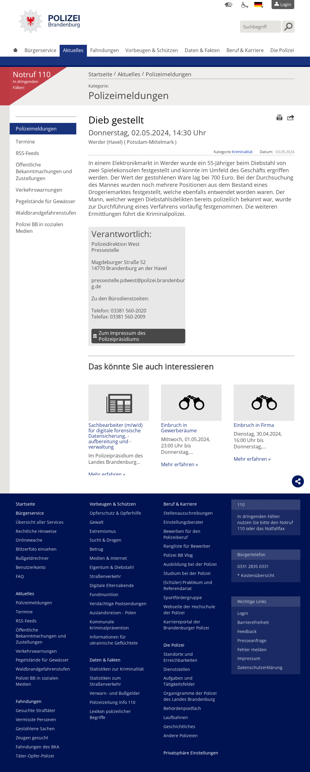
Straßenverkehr (105, 576)
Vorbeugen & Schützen (151, 50)
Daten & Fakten (202, 50)
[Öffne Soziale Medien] (298, 481)
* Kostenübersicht (255, 575)
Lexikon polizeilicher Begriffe (110, 714)
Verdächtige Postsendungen (118, 603)
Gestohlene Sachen (35, 728)
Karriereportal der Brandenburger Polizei (186, 625)
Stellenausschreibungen (188, 513)
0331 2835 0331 (253, 566)
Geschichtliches (179, 726)
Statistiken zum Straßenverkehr (105, 681)
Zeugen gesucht (32, 738)
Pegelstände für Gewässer (45, 201)
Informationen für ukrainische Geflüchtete (114, 640)
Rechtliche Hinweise (36, 531)
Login (242, 613)
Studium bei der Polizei (187, 573)
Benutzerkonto (30, 567)
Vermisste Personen (36, 719)
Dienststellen (176, 669)
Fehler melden (252, 649)
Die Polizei (282, 50)
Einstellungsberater (183, 522)
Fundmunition (104, 594)
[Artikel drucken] (278, 117)
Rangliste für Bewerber (186, 546)
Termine (25, 141)
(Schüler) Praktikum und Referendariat (187, 585)
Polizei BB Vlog (178, 555)
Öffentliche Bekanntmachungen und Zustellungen (44, 171)
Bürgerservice (40, 50)
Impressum (248, 658)
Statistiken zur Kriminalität (117, 669)
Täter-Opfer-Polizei (35, 756)
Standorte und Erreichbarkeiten (180, 657)
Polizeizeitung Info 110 (112, 702)
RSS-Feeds (27, 153)
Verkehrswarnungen (39, 189)
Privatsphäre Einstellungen (190, 753)
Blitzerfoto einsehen (36, 549)
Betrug (96, 549)
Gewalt (97, 522)
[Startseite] (15, 51)
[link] (49, 31)
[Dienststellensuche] (228, 4)
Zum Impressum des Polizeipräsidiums (122, 336)
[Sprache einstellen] (258, 4)
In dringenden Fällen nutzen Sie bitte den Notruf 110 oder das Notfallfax (265, 522)
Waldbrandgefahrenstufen (46, 212)
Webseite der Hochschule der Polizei (189, 609)
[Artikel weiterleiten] (289, 117)
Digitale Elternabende (112, 585)
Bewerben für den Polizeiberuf (181, 534)
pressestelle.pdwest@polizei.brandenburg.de (138, 283)
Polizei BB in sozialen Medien (39, 227)
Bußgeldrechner (32, 558)
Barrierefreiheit (253, 622)
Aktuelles (73, 50)
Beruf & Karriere (245, 50)
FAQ (20, 576)
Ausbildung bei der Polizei (190, 564)
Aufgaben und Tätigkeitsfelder (179, 681)
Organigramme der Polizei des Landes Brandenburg (190, 696)
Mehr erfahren (105, 474)
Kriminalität (242, 151)
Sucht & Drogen (105, 540)
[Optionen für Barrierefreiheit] (243, 4)
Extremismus (103, 531)
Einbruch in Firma (254, 425)
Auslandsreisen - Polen (113, 612)
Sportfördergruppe (182, 597)
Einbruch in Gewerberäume (179, 427)
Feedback (246, 631)
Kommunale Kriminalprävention (109, 625)
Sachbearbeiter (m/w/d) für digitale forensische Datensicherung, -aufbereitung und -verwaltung (115, 436)
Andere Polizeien (180, 735)
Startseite (100, 73)
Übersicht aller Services (40, 522)
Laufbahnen (175, 717)
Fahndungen (104, 50)
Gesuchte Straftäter (35, 710)
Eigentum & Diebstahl (112, 567)
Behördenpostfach (182, 708)
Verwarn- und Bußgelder (115, 693)
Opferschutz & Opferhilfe (115, 513)
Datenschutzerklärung (259, 667)
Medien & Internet (108, 558)
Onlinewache (29, 540)
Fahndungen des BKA (37, 747)
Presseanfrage (251, 640)
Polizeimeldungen (168, 73)
